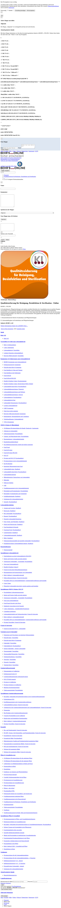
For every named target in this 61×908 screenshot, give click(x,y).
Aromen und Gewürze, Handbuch (12, 508)
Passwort (30, 881)
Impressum (11, 7)
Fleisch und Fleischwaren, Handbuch (13, 524)
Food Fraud (7, 447)
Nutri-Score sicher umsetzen (11, 411)
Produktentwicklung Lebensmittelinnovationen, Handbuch (18, 543)
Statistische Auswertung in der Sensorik (14, 606)
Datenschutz (25, 151)
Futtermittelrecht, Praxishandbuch (12, 646)
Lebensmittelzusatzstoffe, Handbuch (13, 535)
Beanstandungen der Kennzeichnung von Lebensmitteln (18, 572)
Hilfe (10, 151)
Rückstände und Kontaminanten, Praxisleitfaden (16, 491)
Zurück (2, 239)
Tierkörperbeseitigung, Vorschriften (13, 656)
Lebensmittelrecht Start (9, 400)
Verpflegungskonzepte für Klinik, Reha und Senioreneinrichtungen (20, 812)
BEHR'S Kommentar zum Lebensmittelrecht (15, 362)
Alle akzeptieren (30, 10)
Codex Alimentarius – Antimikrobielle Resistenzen (16, 608)
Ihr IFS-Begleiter (8, 463)
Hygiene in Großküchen (10, 682)
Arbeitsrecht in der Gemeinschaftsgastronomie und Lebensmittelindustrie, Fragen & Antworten (27, 707)
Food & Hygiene (8, 450)
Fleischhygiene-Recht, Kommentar (12, 367)
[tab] (30, 332)
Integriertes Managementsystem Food (13, 466)
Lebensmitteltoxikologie (10, 474)
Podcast (19, 151)
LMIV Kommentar (8, 408)
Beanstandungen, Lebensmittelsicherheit (14, 439)
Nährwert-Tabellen (8, 482)
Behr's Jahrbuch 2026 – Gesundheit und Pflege (15, 846)
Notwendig (4, 10)
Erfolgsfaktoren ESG (9, 699)
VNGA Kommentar (9, 422)
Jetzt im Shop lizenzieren (7, 328)
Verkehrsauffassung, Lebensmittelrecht (13, 419)
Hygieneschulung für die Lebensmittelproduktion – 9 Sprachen (19, 858)
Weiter (7, 239)
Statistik (10, 10)
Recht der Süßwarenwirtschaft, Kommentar (15, 413)
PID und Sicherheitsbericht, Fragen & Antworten (16, 746)
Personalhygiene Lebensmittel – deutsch (14, 866)
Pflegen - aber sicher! (9, 788)
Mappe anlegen (4, 149)
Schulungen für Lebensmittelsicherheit (13, 499)
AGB (36, 151)
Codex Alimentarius (9, 347)
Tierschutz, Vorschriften (10, 659)
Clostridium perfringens (10, 611)
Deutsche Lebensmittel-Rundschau (12, 519)
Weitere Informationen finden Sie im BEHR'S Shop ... (14, 326)
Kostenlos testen (21, 328)
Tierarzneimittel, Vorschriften (11, 651)
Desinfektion (7, 769)
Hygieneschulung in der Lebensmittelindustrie (15, 461)
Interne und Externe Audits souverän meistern (15, 559)
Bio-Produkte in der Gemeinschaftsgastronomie (16, 713)
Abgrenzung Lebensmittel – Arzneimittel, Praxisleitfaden (18, 561)
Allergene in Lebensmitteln (10, 431)
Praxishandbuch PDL (9, 791)
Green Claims (7, 583)
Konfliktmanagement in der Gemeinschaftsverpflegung (17, 702)
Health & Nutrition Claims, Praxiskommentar (15, 381)
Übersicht (6, 175)
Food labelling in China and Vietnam (13, 370)
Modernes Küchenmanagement (11, 687)
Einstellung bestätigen (20, 10)
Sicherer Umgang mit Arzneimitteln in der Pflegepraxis (17, 827)
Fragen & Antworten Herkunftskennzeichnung (15, 569)
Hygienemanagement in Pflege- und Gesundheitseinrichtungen (19, 819)
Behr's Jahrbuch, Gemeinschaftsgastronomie (15, 721)
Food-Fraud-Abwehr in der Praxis (12, 603)
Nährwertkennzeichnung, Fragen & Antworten (15, 578)
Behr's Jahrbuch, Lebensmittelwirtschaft (14, 575)
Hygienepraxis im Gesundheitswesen (13, 780)
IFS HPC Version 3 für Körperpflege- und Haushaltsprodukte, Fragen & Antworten (25, 733)
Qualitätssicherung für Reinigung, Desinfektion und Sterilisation (20, 176)
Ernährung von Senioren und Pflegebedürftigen (16, 772)
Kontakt (6, 151)
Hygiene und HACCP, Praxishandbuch (14, 458)
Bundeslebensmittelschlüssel (11, 442)
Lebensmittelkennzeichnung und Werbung (14, 392)
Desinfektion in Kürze (9, 849)
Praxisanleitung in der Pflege (11, 843)
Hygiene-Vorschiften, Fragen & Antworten (14, 622)
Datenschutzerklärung (53, 6)
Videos (14, 151)
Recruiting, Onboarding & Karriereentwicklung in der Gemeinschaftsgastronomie (24, 696)
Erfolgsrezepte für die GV (10, 674)
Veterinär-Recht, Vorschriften (11, 665)
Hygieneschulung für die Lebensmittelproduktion (16, 855)
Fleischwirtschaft (8, 550)
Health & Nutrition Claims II (11, 567)
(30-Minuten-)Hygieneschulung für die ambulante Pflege (18, 758)
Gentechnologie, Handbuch (11, 532)
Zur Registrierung (16, 886)
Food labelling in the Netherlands (12, 373)
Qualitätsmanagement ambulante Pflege (14, 796)
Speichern (3, 219)
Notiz (19, 148)
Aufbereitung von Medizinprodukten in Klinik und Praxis (18, 763)
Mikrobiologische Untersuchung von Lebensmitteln (17, 477)
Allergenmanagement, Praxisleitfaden (13, 433)
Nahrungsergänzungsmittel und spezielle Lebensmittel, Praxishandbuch (21, 540)
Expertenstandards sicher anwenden (13, 830)
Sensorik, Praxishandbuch (10, 502)
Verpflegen (6, 810)
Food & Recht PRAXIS (10, 378)
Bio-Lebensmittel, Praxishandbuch (12, 513)
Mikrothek (6, 480)
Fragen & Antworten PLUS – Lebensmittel (14, 628)
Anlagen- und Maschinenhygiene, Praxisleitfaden (16, 436)
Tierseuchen (7, 710)
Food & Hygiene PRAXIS (10, 452)
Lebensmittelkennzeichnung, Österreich (14, 389)
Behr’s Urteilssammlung (10, 345)
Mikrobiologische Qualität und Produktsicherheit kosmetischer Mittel (21, 741)
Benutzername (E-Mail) (6, 881)
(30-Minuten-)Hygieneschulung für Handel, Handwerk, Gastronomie (21, 428)
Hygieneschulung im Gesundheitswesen (14, 782)
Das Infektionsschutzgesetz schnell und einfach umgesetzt (18, 444)
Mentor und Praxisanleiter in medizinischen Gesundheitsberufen (20, 835)
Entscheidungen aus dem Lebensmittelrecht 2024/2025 (17, 556)
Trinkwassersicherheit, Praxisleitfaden (13, 690)
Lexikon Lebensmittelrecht (10, 405)
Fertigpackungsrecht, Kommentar (12, 364)
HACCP (6, 455)
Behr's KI (6, 338)
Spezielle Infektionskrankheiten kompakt (14, 832)
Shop (2, 151)
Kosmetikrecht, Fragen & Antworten (13, 735)
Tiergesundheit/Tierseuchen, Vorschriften (14, 654)
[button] (30, 332)
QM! (5, 485)
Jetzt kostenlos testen (6, 889)
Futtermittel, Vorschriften (10, 643)
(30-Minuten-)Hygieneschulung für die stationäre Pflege (18, 761)
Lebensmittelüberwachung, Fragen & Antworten (16, 704)
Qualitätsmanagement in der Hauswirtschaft (15, 799)
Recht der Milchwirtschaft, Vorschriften (14, 355)
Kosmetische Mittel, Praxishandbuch (13, 738)
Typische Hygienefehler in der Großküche (14, 715)
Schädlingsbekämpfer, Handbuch (12, 496)
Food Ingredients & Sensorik (11, 527)
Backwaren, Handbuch (9, 511)
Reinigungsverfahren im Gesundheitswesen (15, 821)
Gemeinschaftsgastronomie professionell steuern (16, 676)
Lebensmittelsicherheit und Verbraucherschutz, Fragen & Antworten (21, 614)
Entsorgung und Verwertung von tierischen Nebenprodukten (19, 635)
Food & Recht (7, 375)
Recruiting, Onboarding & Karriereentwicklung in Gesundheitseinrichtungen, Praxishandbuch (27, 824)
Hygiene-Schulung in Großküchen (12, 685)
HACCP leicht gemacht (10, 679)
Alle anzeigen (4, 896)
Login (2, 884)
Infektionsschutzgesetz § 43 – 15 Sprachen (14, 863)
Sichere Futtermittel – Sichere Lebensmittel (14, 648)
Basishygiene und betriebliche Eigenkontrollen (15, 718)
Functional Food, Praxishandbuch (12, 530)
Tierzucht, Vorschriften (9, 662)
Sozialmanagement (8, 804)
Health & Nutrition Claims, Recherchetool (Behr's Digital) (18, 383)
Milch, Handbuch (8, 538)
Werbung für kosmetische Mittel (12, 749)
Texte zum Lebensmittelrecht (11, 564)
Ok (2, 15)
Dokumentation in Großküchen (11, 671)
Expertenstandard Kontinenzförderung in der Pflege (17, 838)
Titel (2, 148)
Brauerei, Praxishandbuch (10, 516)
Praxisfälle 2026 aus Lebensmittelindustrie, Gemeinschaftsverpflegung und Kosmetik (25, 580)
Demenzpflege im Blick (10, 766)
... (4, 178)
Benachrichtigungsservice (10, 875)
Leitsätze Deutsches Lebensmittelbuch (13, 353)
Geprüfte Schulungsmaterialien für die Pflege (15, 777)
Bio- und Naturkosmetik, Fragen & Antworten (15, 730)
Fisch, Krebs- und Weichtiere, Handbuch (14, 521)
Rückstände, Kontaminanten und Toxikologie (15, 493)
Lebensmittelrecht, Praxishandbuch (12, 397)
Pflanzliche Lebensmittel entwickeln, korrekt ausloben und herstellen (21, 586)
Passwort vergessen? (6, 883)
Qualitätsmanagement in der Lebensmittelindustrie (16, 488)
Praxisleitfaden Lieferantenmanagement (14, 592)
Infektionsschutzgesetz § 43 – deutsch (13, 860)
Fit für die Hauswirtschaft (10, 774)
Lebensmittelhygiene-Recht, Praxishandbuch (15, 386)
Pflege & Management (9, 785)
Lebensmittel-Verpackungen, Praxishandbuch (15, 403)
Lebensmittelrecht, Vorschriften (11, 350)
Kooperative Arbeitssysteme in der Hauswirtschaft (16, 841)
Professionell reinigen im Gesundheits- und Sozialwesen (18, 793)
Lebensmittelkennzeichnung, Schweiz (13, 394)
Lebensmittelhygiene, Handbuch (12, 469)
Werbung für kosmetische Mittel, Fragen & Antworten (17, 752)
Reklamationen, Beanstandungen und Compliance (16, 416)
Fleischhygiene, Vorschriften (11, 637)
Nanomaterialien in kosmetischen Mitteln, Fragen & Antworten (19, 743)
